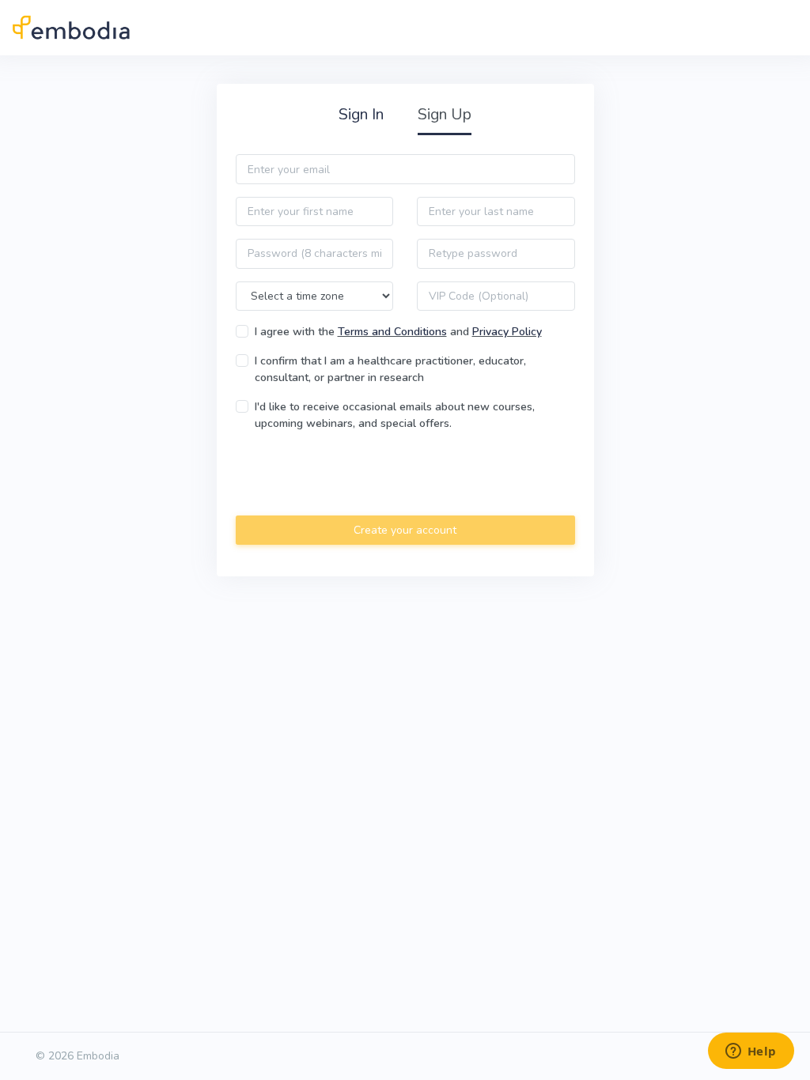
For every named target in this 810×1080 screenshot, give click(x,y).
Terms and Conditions (392, 331)
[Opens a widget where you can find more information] (750, 1052)
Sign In (361, 114)
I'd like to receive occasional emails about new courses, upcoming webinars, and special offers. (395, 415)
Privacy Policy (507, 331)
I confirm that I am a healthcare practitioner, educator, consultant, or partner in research (390, 369)
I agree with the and (398, 331)
